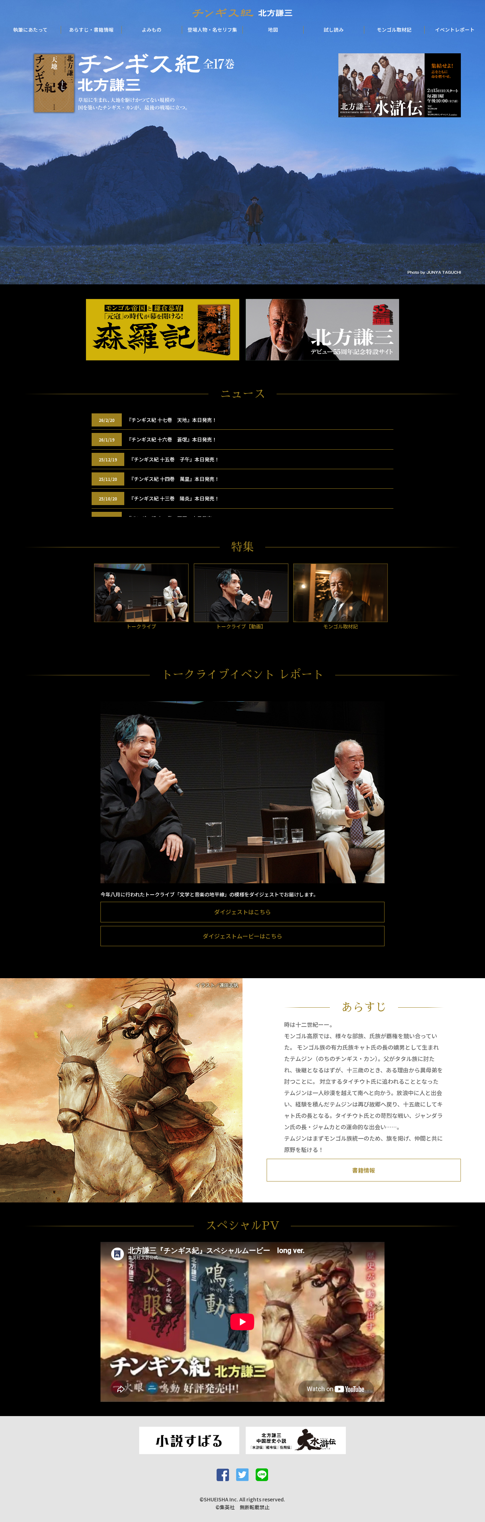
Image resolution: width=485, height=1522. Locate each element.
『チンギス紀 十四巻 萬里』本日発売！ (174, 478)
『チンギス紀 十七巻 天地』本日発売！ (171, 419)
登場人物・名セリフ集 (212, 29)
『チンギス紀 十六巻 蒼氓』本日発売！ (171, 439)
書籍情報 (363, 1170)
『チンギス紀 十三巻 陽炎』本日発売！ (174, 498)
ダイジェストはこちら (242, 911)
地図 (273, 29)
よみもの (152, 29)
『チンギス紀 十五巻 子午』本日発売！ (174, 459)
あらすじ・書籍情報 (91, 29)
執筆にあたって (30, 29)
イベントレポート (455, 29)
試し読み (334, 29)
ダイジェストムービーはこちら (242, 936)
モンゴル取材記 (394, 29)
